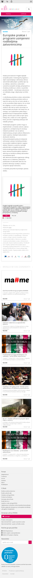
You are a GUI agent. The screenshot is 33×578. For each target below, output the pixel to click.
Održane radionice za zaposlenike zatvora (14, 323)
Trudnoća (4, 476)
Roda (10, 227)
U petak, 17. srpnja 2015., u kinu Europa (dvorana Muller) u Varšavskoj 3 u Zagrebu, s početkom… (16, 455)
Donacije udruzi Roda (7, 499)
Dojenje (3, 480)
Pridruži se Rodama (6, 497)
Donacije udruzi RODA (9, 513)
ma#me (5, 32)
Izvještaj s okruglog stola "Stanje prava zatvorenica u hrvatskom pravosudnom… (16, 387)
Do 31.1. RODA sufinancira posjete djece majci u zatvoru (16, 419)
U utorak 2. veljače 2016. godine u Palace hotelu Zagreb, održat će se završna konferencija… (15, 293)
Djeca (2, 482)
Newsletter (5, 539)
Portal (8, 14)
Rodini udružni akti (6, 493)
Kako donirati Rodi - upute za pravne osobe (13, 522)
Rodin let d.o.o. (5, 501)
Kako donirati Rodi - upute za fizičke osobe (12, 524)
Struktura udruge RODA (7, 495)
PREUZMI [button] (14, 215)
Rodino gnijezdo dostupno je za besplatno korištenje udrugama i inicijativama (15, 508)
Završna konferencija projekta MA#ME (15, 291)
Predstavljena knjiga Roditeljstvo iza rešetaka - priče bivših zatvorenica (15, 355)
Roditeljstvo (4, 484)
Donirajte (7, 516)
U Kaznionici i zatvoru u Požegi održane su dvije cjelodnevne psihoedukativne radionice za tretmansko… (16, 328)
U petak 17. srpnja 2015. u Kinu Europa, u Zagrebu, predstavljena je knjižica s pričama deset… (16, 359)
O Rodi (3, 488)
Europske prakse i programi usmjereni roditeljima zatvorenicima (11, 19)
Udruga (23, 14)
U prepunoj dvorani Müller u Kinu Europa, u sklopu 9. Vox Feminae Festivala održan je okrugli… (16, 391)
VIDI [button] (6, 215)
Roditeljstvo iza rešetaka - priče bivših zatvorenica (15, 451)
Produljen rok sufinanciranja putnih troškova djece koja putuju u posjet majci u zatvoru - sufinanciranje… (16, 424)
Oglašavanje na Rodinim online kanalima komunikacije (16, 505)
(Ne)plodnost (5, 474)
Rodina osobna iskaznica (8, 491)
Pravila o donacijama (6, 520)
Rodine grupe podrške (9, 528)
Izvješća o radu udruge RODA (9, 503)
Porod (3, 478)
